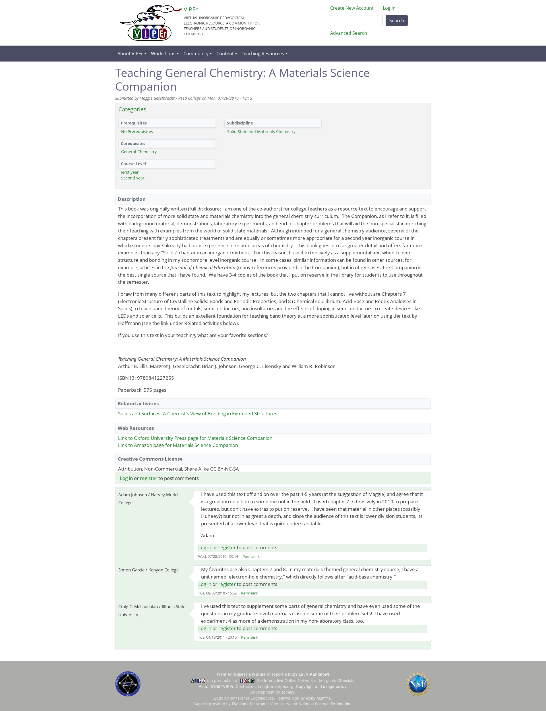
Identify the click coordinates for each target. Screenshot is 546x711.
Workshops (163, 53)
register (148, 478)
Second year (132, 178)
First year (130, 172)
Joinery (287, 692)
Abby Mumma (318, 698)
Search (396, 20)
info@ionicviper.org (275, 686)
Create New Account (352, 8)
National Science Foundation (325, 703)
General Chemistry (139, 151)
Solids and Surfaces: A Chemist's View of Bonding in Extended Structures (197, 413)
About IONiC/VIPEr (216, 686)
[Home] (150, 23)
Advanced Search (348, 33)
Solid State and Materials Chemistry (261, 131)
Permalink (251, 556)
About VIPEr (130, 53)
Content (225, 53)
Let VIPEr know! (314, 674)
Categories (132, 109)
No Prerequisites (137, 131)
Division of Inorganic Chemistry (260, 703)
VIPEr (191, 9)
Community (195, 53)
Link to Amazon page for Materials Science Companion (178, 445)
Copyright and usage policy (321, 686)
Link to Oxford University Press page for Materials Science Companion (195, 438)
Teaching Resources (263, 53)
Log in (389, 8)
